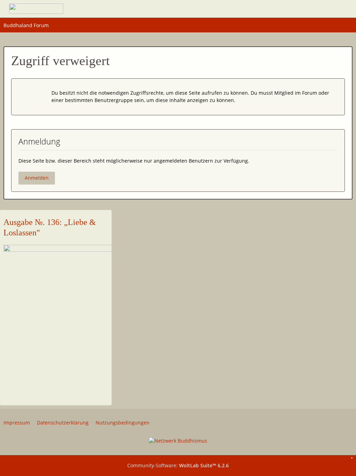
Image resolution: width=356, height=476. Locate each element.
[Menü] (340, 9)
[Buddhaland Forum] (36, 9)
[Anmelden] (321, 8)
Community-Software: (178, 465)
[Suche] (304, 9)
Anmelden (37, 177)
